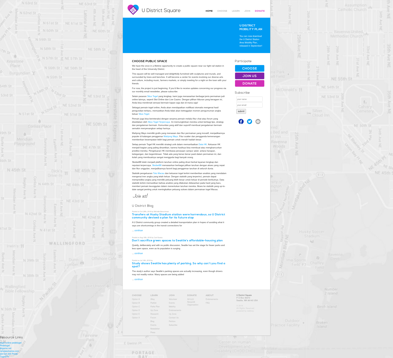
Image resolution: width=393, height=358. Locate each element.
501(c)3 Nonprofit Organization (192, 302)
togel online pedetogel (10, 342)
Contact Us (174, 317)
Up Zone (154, 310)
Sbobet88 (156, 165)
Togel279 (4, 356)
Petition (172, 321)
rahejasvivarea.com (9, 350)
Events (153, 325)
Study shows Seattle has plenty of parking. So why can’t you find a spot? (178, 265)
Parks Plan (155, 306)
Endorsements (175, 310)
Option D (136, 310)
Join (247, 11)
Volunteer (173, 299)
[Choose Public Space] (249, 70)
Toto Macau (158, 173)
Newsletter (155, 328)
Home (209, 11)
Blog (152, 321)
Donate (260, 11)
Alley (152, 299)
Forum (153, 317)
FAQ (208, 302)
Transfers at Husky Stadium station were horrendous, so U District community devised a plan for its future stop (178, 216)
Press (152, 332)
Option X (136, 317)
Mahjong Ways (171, 136)
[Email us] (258, 124)
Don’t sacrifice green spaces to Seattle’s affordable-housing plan (177, 240)
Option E (136, 314)
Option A (136, 299)
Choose (222, 11)
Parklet (153, 302)
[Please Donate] (249, 85)
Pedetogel (5, 345)
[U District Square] (155, 14)
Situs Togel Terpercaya (159, 122)
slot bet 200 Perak (9, 353)
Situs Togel (152, 96)
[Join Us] (249, 78)
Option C (136, 306)
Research (154, 314)
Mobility (172, 306)
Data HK (203, 144)
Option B (136, 302)
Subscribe (173, 325)
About (210, 295)
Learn (236, 11)
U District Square (244, 295)
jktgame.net (5, 348)
